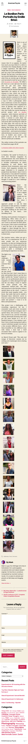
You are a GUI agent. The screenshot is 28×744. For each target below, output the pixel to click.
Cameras (21, 712)
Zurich (20, 734)
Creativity (4, 716)
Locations (22, 719)
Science (3, 727)
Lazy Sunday (14, 719)
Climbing (4, 714)
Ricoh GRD (22, 725)
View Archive (5, 583)
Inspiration (17, 718)
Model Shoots (5, 721)
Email (2, 635)
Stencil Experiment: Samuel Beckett (13, 695)
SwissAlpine (19, 727)
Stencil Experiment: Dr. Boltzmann (12, 699)
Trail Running (5, 730)
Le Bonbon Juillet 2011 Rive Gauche (12, 148)
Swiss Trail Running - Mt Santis (7, 729)
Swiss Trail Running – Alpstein (11, 702)
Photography (16, 10)
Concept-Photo (14, 714)
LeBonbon (6, 556)
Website (3, 642)
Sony (7, 727)
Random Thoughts (12, 726)
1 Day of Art (5, 711)
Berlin (19, 711)
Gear (7, 718)
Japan (2, 719)
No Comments (15, 26)
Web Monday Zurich (8, 732)
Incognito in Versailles (11, 82)
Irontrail (23, 718)
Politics (3, 725)
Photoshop (20, 724)
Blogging (3, 712)
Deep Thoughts (13, 716)
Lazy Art (7, 719)
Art (11, 711)
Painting (19, 721)
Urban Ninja (19, 730)
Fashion (3, 718)
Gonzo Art (12, 718)
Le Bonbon (23, 112)
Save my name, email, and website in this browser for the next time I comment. (13, 650)
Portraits (15, 556)
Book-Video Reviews (11, 712)
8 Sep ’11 (19, 23)
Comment (4, 613)
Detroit (22, 716)
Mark (12, 23)
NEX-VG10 (13, 721)
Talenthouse (18, 729)
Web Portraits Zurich (9, 734)
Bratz (17, 712)
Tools (24, 729)
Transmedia (12, 730)
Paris (9, 10)
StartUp (11, 727)
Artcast (14, 711)
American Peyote (14, 3)
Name (3, 628)
